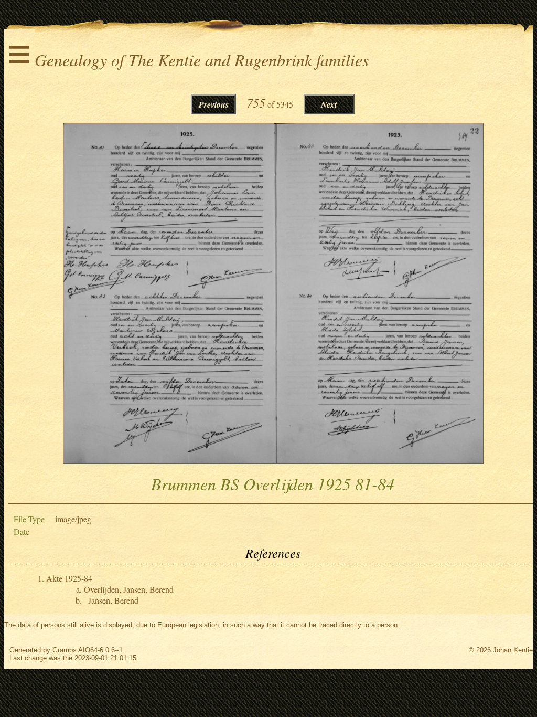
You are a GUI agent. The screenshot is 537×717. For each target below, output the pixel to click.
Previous (214, 104)
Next (329, 104)
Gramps (64, 650)
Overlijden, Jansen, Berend (129, 589)
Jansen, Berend (113, 600)
